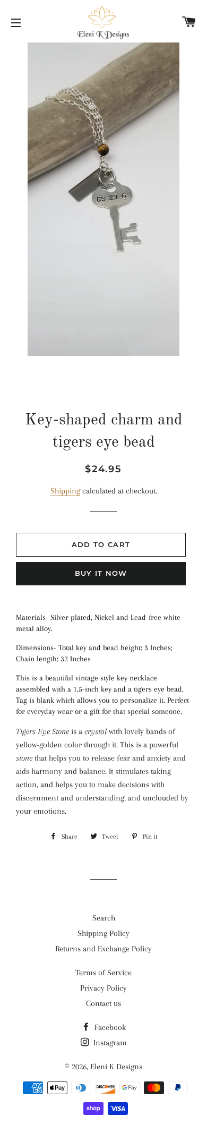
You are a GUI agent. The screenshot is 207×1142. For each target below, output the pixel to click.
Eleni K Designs (116, 1066)
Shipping (65, 491)
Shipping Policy (103, 933)
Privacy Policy (103, 988)
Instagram (109, 1042)
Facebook (109, 1027)
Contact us (103, 1003)
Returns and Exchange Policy (103, 948)
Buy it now (101, 573)
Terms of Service (103, 972)
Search (103, 918)
